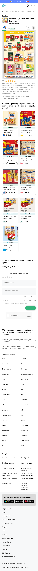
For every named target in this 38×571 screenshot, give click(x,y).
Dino (3, 379)
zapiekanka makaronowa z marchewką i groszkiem (25, 486)
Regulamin (5, 527)
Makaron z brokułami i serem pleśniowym (9, 474)
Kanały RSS (25, 568)
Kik (3, 405)
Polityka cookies (7, 523)
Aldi (3, 359)
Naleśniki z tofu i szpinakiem (26, 469)
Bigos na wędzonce (27, 463)
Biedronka (5, 364)
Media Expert (6, 415)
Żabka (23, 446)
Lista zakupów (6, 546)
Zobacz (29, 135)
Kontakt (4, 534)
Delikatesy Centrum (27, 374)
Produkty (7, 11)
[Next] (36, 1)
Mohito (4, 420)
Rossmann (24, 430)
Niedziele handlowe (8, 557)
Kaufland (24, 400)
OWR (3, 531)
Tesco (4, 441)
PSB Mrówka (6, 430)
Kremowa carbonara (8, 468)
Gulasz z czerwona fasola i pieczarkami (27, 474)
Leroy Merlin (25, 405)
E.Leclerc (5, 384)
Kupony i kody (6, 542)
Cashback (5, 549)
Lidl (22, 410)
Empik (23, 384)
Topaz (4, 446)
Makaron (23, 11)
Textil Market (25, 441)
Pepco (4, 425)
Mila (22, 415)
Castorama (5, 374)
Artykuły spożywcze (15, 11)
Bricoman (24, 364)
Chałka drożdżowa (8, 463)
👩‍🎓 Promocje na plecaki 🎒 (19, 1)
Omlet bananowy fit (27, 478)
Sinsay (4, 436)
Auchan (23, 359)
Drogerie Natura (26, 379)
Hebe (4, 389)
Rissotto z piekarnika (9, 458)
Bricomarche (6, 369)
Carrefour (24, 369)
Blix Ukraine (6, 553)
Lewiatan (5, 410)
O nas (4, 512)
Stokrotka (24, 436)
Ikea (22, 389)
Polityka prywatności (8, 520)
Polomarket (24, 425)
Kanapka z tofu (7, 483)
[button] (19, 340)
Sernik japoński (26, 458)
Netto (22, 420)
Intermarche (6, 395)
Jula (22, 395)
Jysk (3, 400)
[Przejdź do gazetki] (33, 28)
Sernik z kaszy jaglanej (9, 478)
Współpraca (6, 516)
